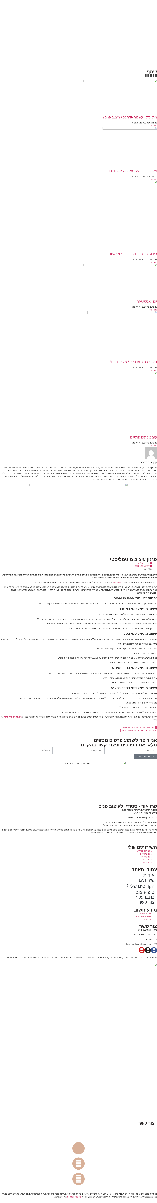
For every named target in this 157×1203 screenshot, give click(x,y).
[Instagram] (148, 950)
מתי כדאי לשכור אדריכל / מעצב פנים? (130, 117)
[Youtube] (142, 950)
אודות (149, 875)
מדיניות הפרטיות (74, 1197)
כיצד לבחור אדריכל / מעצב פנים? (133, 362)
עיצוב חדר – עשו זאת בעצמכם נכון (132, 171)
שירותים (147, 880)
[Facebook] (154, 950)
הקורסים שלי (142, 886)
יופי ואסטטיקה (147, 301)
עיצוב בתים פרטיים (143, 437)
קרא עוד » (153, 125)
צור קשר (146, 902)
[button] (156, 75)
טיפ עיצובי (145, 892)
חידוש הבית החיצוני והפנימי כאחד (133, 254)
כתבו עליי (145, 897)
